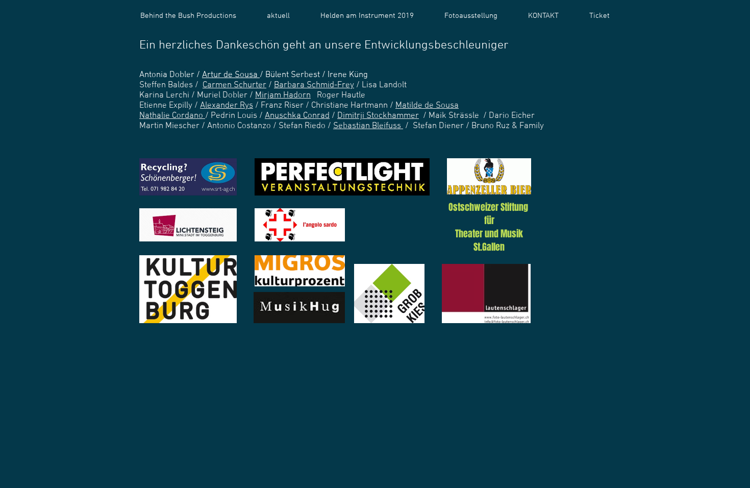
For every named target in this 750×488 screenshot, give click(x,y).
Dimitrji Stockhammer (378, 116)
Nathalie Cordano (172, 116)
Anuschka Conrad (297, 116)
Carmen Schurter (234, 85)
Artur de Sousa (231, 75)
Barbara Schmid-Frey (314, 85)
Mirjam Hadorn (283, 95)
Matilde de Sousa (427, 106)
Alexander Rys (226, 106)
